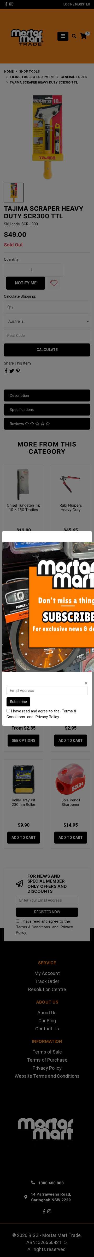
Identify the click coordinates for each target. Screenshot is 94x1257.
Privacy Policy (47, 717)
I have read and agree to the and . (41, 714)
